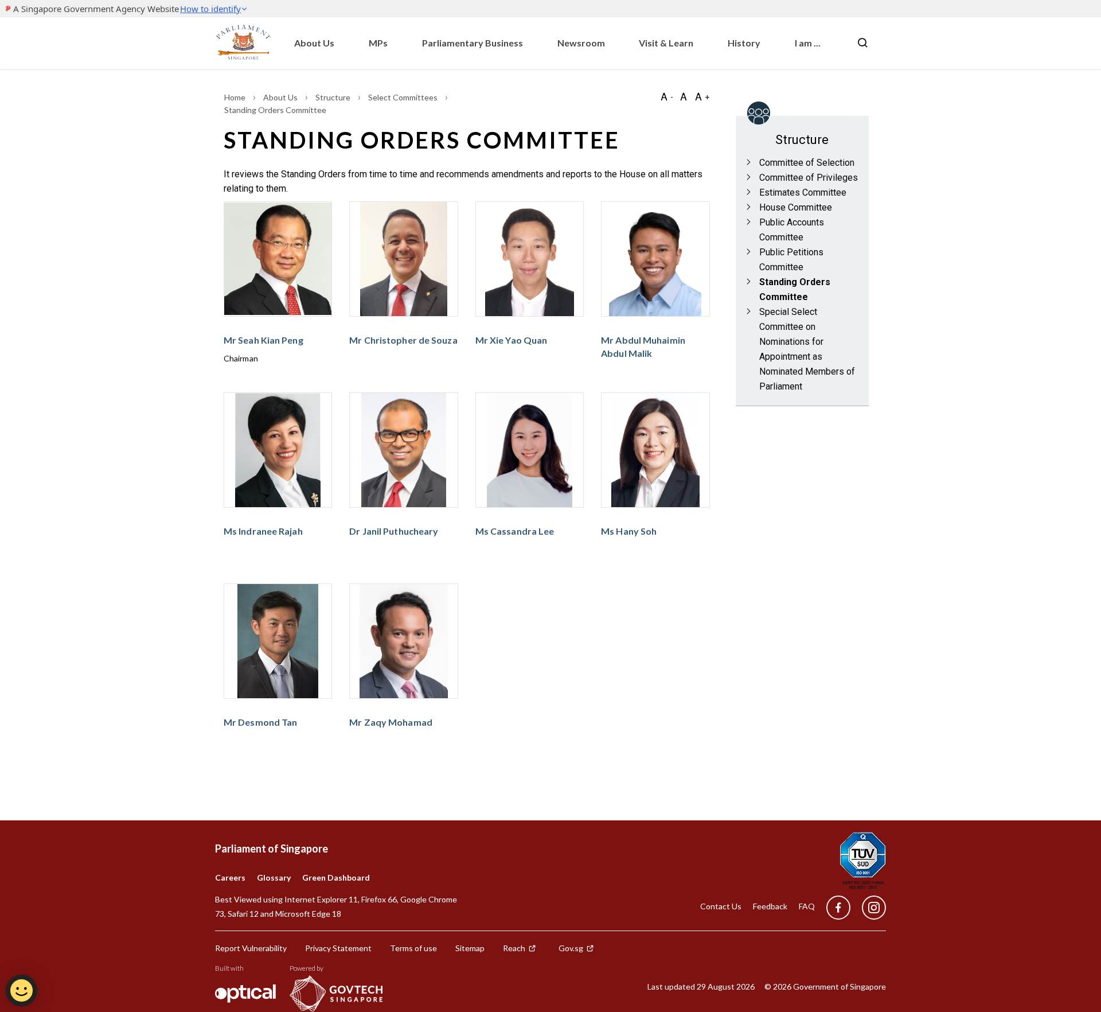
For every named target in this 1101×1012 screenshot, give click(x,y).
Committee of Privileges (808, 177)
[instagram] (868, 908)
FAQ (807, 906)
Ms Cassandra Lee (515, 531)
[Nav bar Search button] (862, 43)
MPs (378, 42)
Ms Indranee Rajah (263, 531)
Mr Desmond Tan (260, 722)
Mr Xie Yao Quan (511, 339)
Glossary (274, 877)
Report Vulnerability (251, 948)
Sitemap (470, 948)
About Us (314, 42)
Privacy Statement (338, 948)
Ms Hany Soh (629, 531)
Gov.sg (571, 948)
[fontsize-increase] (702, 97)
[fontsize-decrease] (666, 97)
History (744, 42)
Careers (230, 877)
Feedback (770, 906)
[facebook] (838, 908)
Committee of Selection (806, 162)
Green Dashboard (336, 877)
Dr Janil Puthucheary (393, 531)
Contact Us (720, 906)
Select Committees (403, 97)
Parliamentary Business (472, 42)
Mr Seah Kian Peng (263, 339)
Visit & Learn (666, 42)
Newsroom (581, 42)
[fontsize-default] (683, 97)
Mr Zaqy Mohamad (390, 722)
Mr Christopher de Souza (403, 339)
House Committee (795, 207)
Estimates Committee (802, 192)
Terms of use (413, 948)
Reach (514, 948)
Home (235, 97)
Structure (333, 97)
